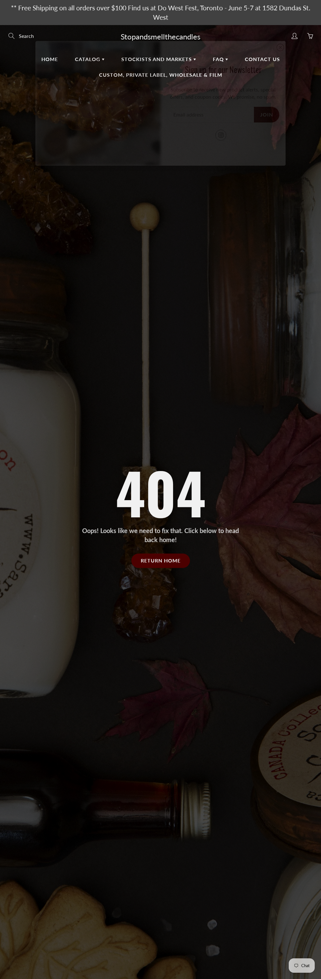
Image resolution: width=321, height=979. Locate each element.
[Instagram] (220, 135)
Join (266, 114)
